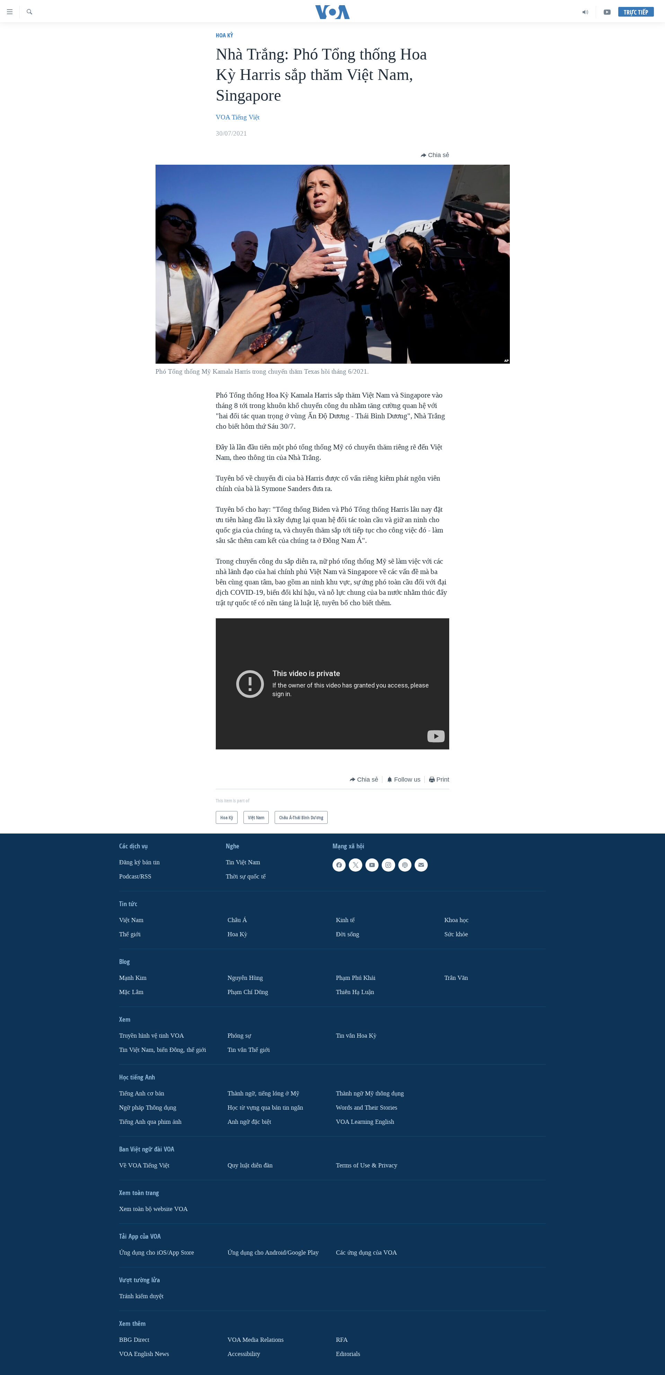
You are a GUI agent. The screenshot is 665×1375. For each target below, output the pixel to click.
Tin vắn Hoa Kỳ (356, 1036)
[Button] (435, 155)
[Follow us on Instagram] (388, 865)
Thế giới (130, 934)
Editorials (348, 1354)
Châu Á (237, 920)
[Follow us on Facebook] (339, 865)
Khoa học (456, 920)
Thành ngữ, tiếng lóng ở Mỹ (263, 1094)
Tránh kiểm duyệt (141, 1296)
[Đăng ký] (421, 865)
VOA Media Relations (256, 1340)
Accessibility (244, 1354)
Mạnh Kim (133, 978)
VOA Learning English (365, 1122)
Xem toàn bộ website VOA (153, 1209)
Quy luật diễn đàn (250, 1165)
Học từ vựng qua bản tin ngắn (265, 1107)
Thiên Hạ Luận (355, 992)
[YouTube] (607, 12)
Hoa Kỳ (224, 35)
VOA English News (144, 1354)
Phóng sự (239, 1036)
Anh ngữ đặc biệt (249, 1122)
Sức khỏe (456, 934)
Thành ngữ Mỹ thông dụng (370, 1094)
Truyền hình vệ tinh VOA (151, 1036)
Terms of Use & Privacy (366, 1165)
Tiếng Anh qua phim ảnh (150, 1122)
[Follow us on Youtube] (372, 865)
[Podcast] (404, 865)
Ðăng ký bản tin (139, 862)
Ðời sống (347, 934)
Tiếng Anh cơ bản (141, 1094)
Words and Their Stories (366, 1107)
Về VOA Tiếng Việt (144, 1165)
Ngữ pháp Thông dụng (147, 1107)
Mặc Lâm (131, 992)
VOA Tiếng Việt (237, 117)
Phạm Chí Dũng (248, 992)
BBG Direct (134, 1340)
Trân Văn (456, 978)
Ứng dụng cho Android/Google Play (273, 1252)
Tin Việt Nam (243, 862)
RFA (342, 1340)
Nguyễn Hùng (245, 978)
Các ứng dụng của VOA (366, 1252)
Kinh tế (345, 920)
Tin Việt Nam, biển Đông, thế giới (162, 1050)
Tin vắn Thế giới (249, 1050)
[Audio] (585, 12)
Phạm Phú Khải (355, 978)
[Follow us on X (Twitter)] (355, 865)
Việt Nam (131, 920)
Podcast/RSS (135, 877)
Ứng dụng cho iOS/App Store (156, 1252)
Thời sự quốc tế (246, 877)
